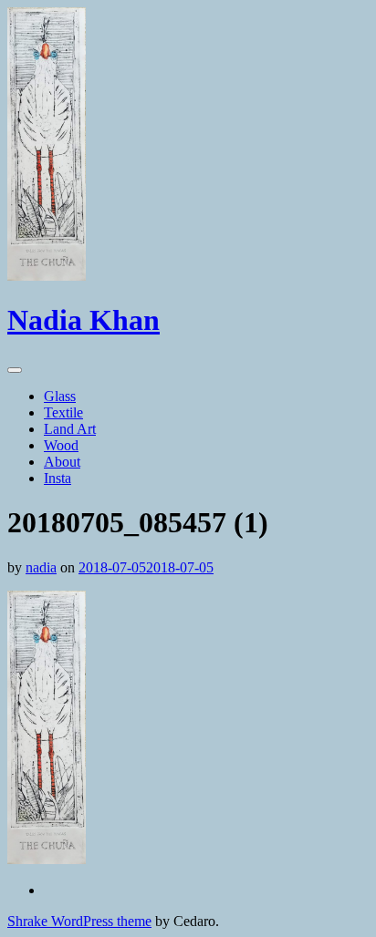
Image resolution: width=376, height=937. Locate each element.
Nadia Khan (83, 320)
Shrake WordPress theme (79, 921)
